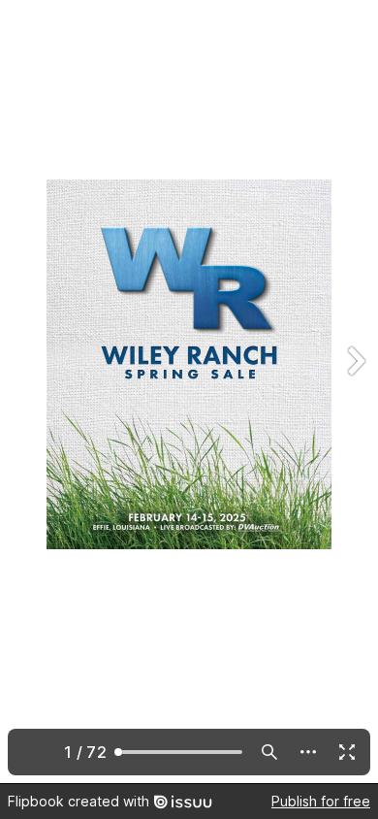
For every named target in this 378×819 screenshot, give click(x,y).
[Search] (269, 752)
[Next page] (354, 391)
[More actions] (308, 752)
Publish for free (320, 801)
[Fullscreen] (347, 752)
